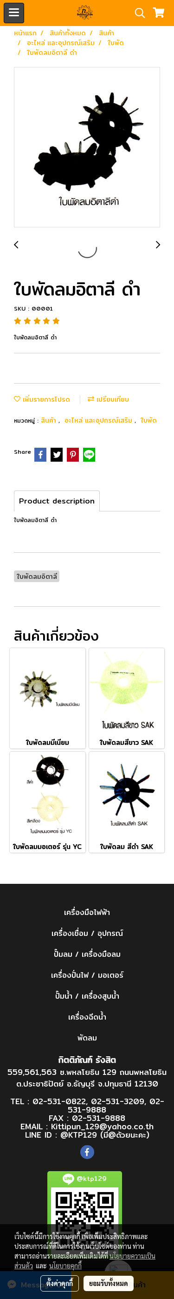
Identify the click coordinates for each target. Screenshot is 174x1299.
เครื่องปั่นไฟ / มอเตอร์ (87, 975)
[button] (137, 13)
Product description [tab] (57, 501)
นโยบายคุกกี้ (65, 1265)
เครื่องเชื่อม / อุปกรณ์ (87, 933)
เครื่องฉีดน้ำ (87, 1017)
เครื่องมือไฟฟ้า (87, 912)
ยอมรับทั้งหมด (108, 1283)
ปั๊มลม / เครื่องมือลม (87, 954)
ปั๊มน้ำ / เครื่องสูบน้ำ (87, 996)
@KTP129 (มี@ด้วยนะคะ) (104, 1134)
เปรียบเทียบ (111, 399)
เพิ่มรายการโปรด (45, 399)
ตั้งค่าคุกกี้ (59, 1283)
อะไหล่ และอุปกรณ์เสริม (99, 420)
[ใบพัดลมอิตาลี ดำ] (87, 147)
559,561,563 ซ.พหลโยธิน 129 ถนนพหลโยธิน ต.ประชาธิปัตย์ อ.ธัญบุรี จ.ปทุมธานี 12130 (87, 1078)
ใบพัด (149, 420)
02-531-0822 (59, 1101)
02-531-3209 (117, 1101)
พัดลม (87, 1038)
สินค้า (49, 420)
